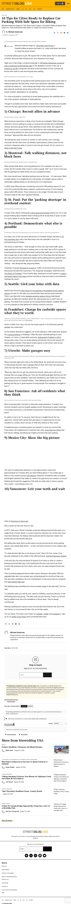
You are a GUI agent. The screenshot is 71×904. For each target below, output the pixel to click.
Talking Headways (7, 774)
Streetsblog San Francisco (11, 759)
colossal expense (14, 334)
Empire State (10, 9)
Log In (59, 3)
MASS (18, 9)
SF (26, 9)
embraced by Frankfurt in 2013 (49, 337)
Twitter (45, 614)
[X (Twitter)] (31, 855)
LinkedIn (39, 614)
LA (22, 9)
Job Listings (5, 883)
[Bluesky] (44, 855)
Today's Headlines (7, 788)
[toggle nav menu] (68, 3)
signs (20, 375)
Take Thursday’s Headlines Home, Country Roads (22, 791)
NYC (3, 9)
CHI (34, 9)
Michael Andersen (15, 32)
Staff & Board (5, 869)
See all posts (7, 820)
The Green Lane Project (44, 46)
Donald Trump (6, 803)
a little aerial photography (40, 213)
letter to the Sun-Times (13, 148)
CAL (30, 9)
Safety (4, 744)
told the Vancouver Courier (56, 556)
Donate (39, 9)
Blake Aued (9, 750)
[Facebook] (26, 855)
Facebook (56, 614)
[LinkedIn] (40, 855)
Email (21, 675)
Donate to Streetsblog (8, 873)
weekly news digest (19, 617)
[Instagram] (35, 855)
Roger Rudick (10, 767)
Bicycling (4, 15)
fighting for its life (11, 69)
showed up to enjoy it (28, 268)
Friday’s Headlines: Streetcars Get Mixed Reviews (22, 747)
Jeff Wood (9, 782)
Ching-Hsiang (29, 320)
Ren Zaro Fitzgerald (12, 811)
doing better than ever (16, 582)
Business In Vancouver (19, 521)
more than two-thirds (53, 430)
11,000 (43, 192)
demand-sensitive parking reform (38, 296)
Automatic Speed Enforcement (28, 759)
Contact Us (5, 886)
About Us (4, 866)
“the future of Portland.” (13, 273)
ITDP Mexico (31, 476)
